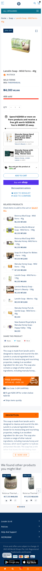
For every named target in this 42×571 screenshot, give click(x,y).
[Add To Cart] (6, 500)
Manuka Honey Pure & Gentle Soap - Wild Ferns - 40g (25, 311)
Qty (5, 107)
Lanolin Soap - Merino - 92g (26, 298)
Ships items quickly (14, 400)
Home (3, 18)
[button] (17, 506)
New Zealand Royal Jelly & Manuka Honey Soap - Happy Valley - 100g (25, 325)
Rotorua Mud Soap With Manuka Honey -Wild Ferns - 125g (26, 241)
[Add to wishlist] (10, 500)
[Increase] (19, 107)
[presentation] (3, 490)
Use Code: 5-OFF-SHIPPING (17, 388)
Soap (11, 18)
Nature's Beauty (20, 144)
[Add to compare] (15, 500)
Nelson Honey (20, 158)
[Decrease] (11, 107)
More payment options (21, 188)
